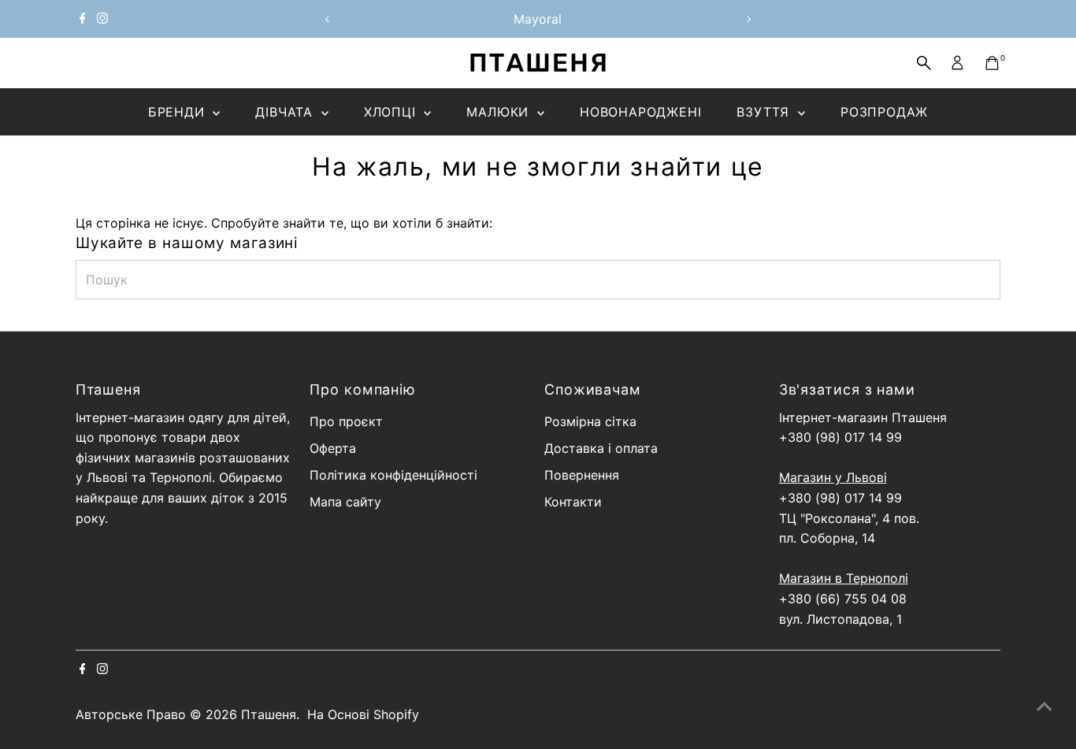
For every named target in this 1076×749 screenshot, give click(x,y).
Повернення (581, 475)
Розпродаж (884, 112)
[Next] (748, 19)
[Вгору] (1044, 705)
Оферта (333, 448)
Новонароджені (640, 112)
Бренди (179, 112)
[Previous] (327, 19)
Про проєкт (346, 421)
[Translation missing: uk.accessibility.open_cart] (992, 63)
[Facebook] (83, 19)
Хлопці (392, 112)
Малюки (499, 112)
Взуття (765, 112)
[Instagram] (102, 19)
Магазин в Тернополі (843, 578)
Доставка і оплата (601, 448)
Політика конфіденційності (393, 475)
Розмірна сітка (590, 421)
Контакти (573, 502)
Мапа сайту (345, 502)
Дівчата (286, 112)
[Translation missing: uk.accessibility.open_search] (924, 63)
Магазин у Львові (833, 477)
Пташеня (268, 714)
